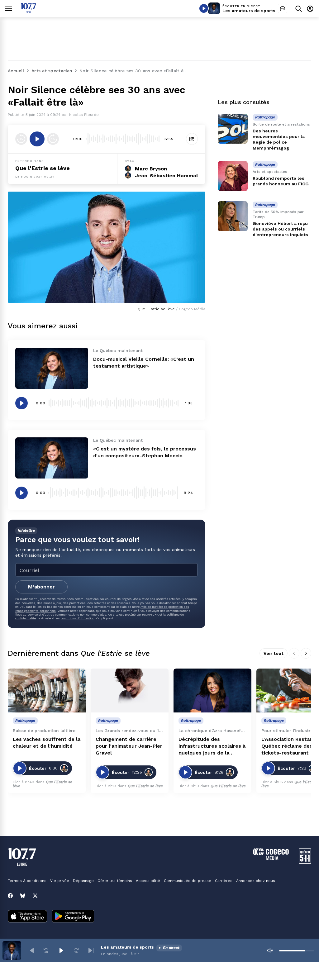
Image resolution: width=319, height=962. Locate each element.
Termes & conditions (27, 881)
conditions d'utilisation (77, 618)
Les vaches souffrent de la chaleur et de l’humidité (46, 742)
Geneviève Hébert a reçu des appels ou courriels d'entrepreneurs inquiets (280, 229)
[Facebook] (10, 895)
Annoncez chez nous (255, 881)
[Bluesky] (22, 895)
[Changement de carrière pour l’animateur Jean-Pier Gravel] (130, 690)
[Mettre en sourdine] (269, 950)
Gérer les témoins (115, 881)
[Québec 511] (305, 862)
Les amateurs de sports (248, 10)
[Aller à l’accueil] (28, 11)
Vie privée (59, 881)
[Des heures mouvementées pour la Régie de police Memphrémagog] (233, 129)
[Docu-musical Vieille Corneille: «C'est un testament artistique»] (51, 368)
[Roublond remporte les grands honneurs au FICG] (233, 176)
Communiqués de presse (187, 881)
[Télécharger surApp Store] (27, 917)
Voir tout (273, 653)
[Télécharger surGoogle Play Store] (73, 917)
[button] (31, 950)
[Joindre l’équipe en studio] (282, 8)
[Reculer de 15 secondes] (21, 139)
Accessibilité (148, 881)
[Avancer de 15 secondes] (53, 139)
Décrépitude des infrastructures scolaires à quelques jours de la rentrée (212, 746)
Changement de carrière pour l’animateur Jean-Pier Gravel (129, 746)
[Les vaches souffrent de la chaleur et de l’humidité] (47, 690)
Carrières (223, 881)
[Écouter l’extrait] (37, 138)
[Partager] (192, 139)
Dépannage (83, 881)
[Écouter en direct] (204, 8)
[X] (35, 895)
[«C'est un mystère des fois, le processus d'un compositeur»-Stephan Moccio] (51, 458)
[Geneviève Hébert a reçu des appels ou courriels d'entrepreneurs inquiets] (233, 216)
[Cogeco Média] (271, 858)
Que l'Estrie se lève (42, 168)
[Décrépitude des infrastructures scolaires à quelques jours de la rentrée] (212, 690)
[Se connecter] (310, 8)
